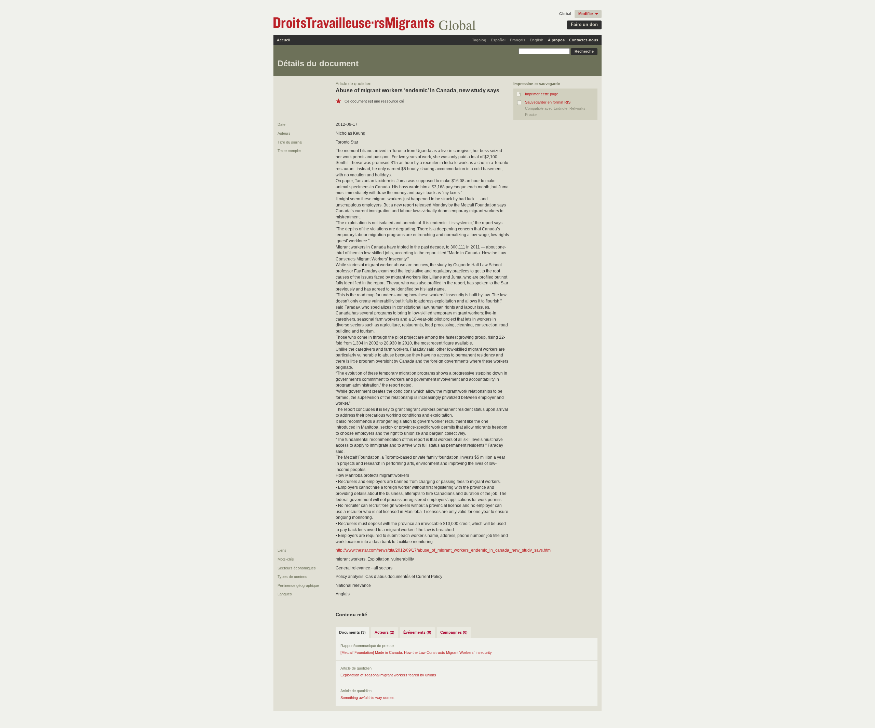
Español (498, 40)
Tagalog (479, 40)
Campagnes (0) (454, 632)
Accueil (283, 40)
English (536, 40)
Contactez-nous (583, 40)
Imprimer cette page (541, 94)
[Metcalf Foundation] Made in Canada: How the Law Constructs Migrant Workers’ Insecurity (416, 652)
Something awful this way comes (367, 698)
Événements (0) (417, 632)
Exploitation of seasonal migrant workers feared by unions (388, 675)
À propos (556, 40)
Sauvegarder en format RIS (547, 102)
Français (517, 40)
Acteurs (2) (384, 632)
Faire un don (584, 24)
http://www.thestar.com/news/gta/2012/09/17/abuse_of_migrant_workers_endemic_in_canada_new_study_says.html (444, 550)
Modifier (585, 14)
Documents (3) (352, 632)
